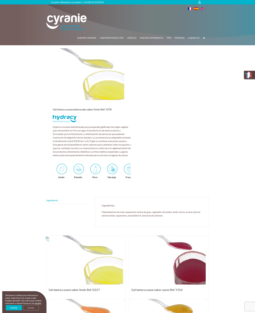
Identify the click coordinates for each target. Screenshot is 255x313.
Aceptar (14, 307)
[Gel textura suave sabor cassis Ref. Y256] (169, 260)
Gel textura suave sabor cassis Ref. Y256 (157, 289)
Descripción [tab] (67, 200)
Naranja (112, 177)
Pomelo (78, 177)
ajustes (38, 303)
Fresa (128, 177)
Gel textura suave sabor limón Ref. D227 (74, 289)
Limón (61, 177)
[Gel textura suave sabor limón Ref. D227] (86, 260)
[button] (204, 38)
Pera (94, 177)
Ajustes (31, 307)
